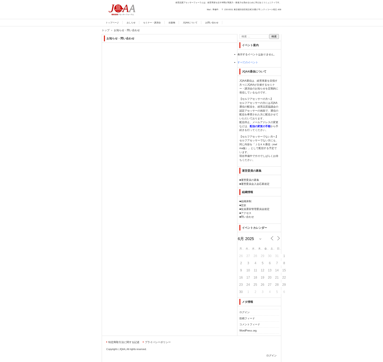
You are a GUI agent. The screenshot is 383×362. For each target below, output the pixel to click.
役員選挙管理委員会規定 (255, 209)
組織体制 (246, 201)
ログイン (244, 312)
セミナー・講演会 (152, 22)
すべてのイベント (247, 62)
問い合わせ (247, 216)
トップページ (112, 22)
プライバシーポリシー (158, 342)
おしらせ (131, 22)
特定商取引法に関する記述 (123, 342)
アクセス (246, 213)
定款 (243, 205)
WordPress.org (248, 330)
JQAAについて (190, 22)
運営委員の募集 (250, 179)
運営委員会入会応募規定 (255, 183)
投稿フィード (247, 318)
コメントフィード (249, 324)
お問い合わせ (211, 22)
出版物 (172, 22)
